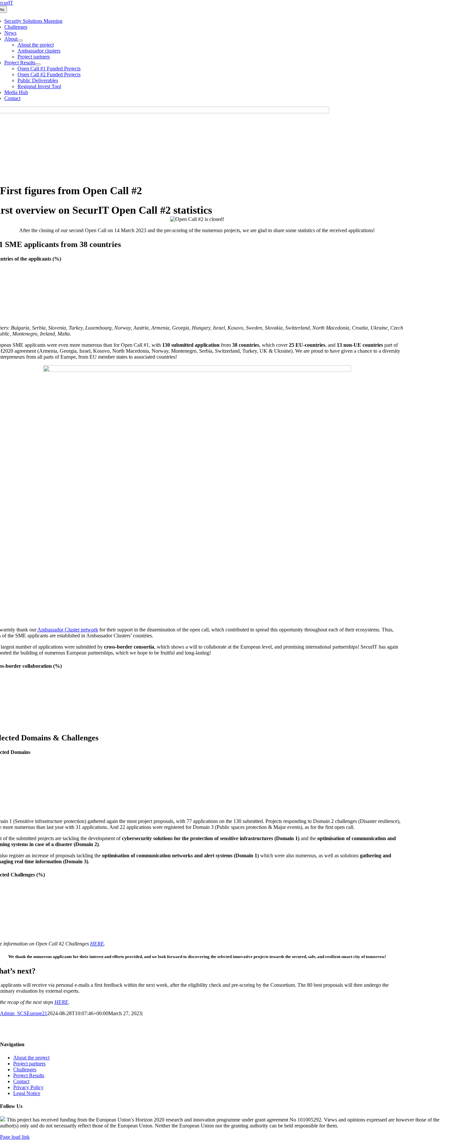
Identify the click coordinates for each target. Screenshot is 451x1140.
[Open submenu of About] (20, 41)
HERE (97, 943)
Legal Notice (26, 1093)
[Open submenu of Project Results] (38, 64)
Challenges (24, 1069)
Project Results (28, 1075)
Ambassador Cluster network (67, 629)
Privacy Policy (28, 1087)
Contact (21, 1081)
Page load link (15, 1137)
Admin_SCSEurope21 (23, 1013)
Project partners (29, 1063)
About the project (31, 1057)
